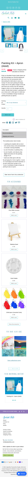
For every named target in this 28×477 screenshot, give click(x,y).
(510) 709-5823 (8, 440)
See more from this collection (14, 174)
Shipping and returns (8, 136)
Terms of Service (7, 431)
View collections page (14, 360)
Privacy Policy (7, 429)
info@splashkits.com (8, 442)
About (4, 420)
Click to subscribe (8, 455)
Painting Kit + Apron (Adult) (14, 396)
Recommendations (8, 133)
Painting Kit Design (3, 102)
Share (3, 122)
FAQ (4, 423)
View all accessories (14, 324)
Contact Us (6, 422)
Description (6, 130)
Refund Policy (7, 433)
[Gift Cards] (15, 18)
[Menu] (25, 13)
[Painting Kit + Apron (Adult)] (14, 386)
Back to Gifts (6, 21)
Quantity (3, 108)
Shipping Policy (7, 434)
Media (4, 425)
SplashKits (8, 467)
